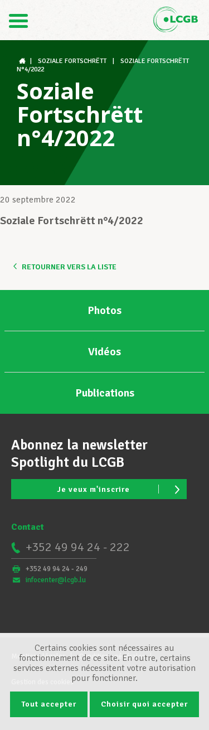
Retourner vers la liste (69, 267)
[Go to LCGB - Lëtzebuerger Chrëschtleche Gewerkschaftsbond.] (23, 61)
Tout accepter (48, 704)
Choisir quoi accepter (144, 704)
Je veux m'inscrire (93, 489)
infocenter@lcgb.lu (56, 580)
